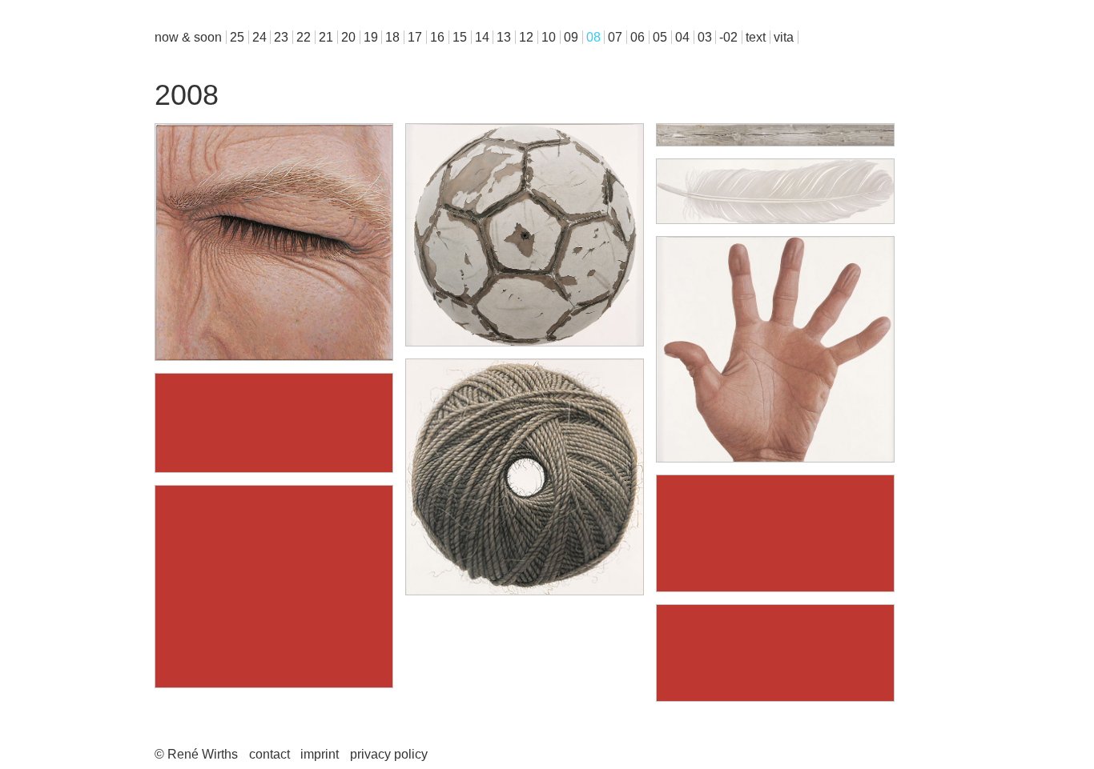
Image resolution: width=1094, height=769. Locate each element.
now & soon (188, 37)
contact (269, 754)
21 (326, 37)
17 (415, 37)
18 (392, 37)
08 (593, 37)
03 (705, 37)
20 (348, 37)
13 (504, 37)
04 (682, 37)
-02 (728, 37)
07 (615, 37)
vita (784, 37)
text (756, 37)
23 (281, 37)
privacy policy (389, 754)
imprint (319, 754)
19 (371, 37)
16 (437, 37)
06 (637, 37)
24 (259, 37)
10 (548, 37)
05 (660, 37)
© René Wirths (196, 754)
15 (459, 37)
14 (482, 37)
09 (571, 37)
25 (237, 37)
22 (303, 37)
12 (526, 37)
